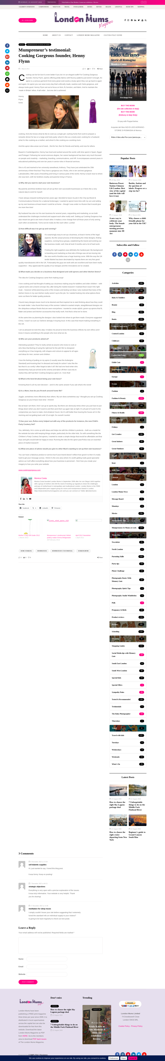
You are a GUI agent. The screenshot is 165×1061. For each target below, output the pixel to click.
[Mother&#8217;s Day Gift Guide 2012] (32, 526)
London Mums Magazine (88, 35)
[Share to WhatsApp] (7, 73)
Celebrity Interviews (27, 7)
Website (22, 974)
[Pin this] (7, 68)
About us (56, 35)
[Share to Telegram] (7, 79)
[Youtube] (30, 499)
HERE (25, 1036)
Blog (22, 44)
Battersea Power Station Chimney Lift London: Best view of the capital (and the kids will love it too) (117, 189)
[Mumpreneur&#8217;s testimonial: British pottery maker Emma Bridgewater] (60, 526)
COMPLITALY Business (38, 1055)
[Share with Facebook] (7, 45)
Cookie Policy (124, 1026)
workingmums (83, 551)
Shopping (141, 7)
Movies (99, 7)
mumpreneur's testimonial (62, 551)
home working (26, 551)
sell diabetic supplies (37, 865)
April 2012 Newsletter (83, 535)
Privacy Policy (136, 1026)
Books (89, 7)
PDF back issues (39, 1039)
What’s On (56, 7)
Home (45, 35)
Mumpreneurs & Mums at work (39, 44)
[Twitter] (27, 499)
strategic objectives (37, 887)
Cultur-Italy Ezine (113, 35)
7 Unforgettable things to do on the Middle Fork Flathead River (137, 806)
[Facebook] (21, 499)
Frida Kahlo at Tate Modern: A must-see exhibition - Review (96, 1032)
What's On (96, 1009)
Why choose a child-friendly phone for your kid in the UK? (137, 220)
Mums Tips (129, 7)
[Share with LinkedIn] (7, 62)
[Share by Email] (7, 90)
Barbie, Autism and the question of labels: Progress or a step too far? (137, 187)
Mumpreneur (42, 551)
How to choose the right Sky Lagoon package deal (117, 804)
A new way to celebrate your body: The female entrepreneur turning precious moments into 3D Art (91, 2)
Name (21, 959)
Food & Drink (78, 7)
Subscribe (29, 20)
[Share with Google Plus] (7, 57)
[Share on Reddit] (7, 85)
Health (108, 7)
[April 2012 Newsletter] (89, 526)
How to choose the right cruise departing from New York (118, 836)
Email (21, 967)
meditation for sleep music (40, 909)
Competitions (44, 7)
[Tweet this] (7, 51)
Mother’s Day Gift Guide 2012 (29, 535)
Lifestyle (118, 7)
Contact (69, 35)
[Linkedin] (24, 499)
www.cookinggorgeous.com (30, 470)
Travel (66, 7)
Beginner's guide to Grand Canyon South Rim (137, 834)
